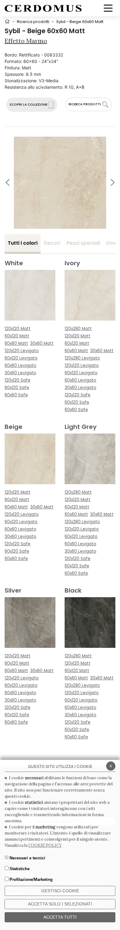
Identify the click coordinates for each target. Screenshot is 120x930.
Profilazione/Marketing (31, 879)
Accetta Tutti (60, 917)
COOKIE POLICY (45, 845)
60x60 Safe (16, 395)
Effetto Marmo (26, 41)
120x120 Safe (17, 380)
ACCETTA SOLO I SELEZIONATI (60, 903)
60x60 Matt (16, 343)
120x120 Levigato (22, 351)
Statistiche (20, 868)
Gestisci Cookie (60, 890)
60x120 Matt (17, 336)
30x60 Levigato (20, 373)
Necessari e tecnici (27, 858)
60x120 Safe (17, 388)
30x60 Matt (42, 343)
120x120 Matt (17, 329)
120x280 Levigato (82, 358)
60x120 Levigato (21, 358)
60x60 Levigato (20, 365)
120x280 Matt (78, 329)
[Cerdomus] (43, 7)
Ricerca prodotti (33, 22)
